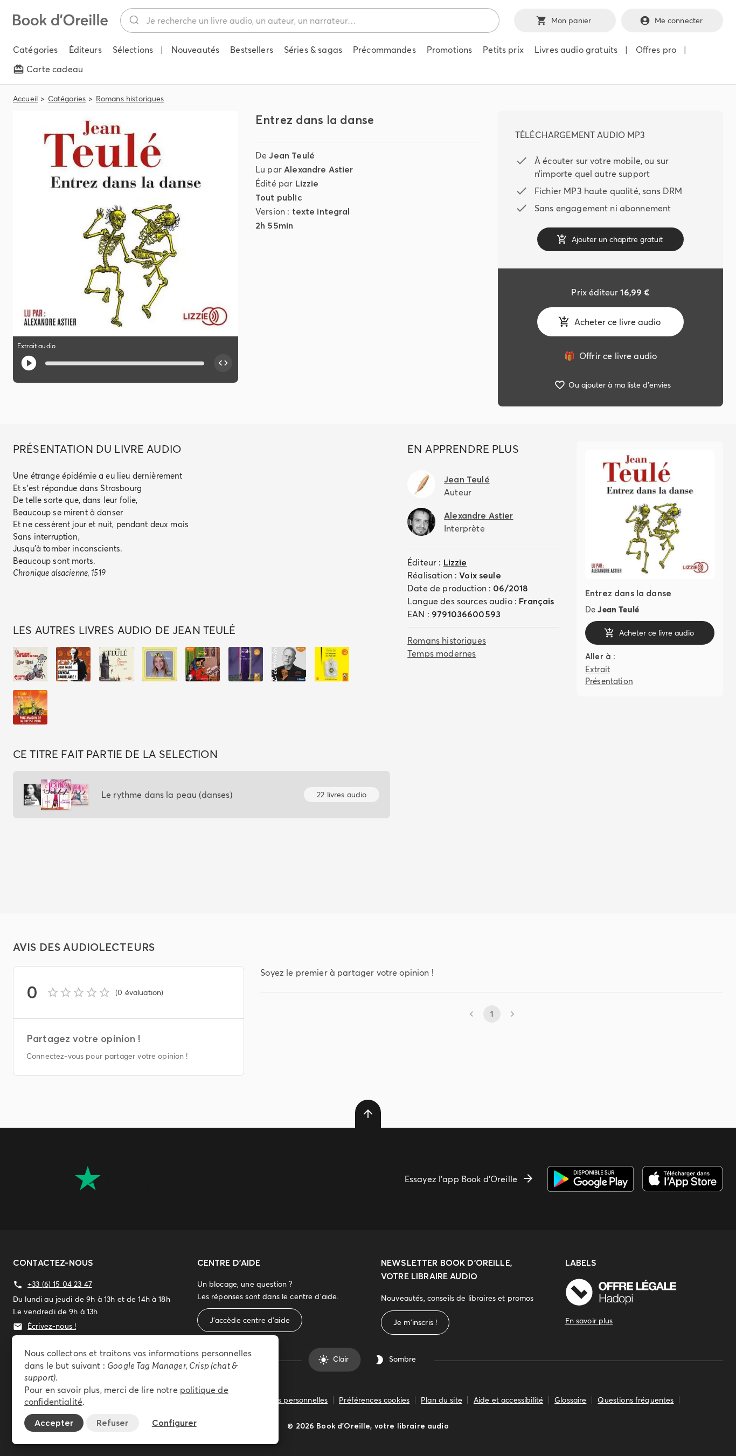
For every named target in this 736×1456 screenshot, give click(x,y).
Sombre (402, 1359)
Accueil (25, 98)
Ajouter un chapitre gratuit (617, 239)
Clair (341, 1359)
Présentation (609, 681)
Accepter (53, 1422)
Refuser (112, 1422)
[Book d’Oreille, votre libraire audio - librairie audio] (60, 22)
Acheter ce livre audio (617, 321)
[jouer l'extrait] (28, 363)
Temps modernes (441, 653)
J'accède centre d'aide (250, 1320)
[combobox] (310, 20)
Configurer (174, 1422)
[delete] (368, 1114)
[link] (610, 355)
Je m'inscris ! (415, 1322)
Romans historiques (130, 98)
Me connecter (679, 20)
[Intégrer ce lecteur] (223, 363)
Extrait (597, 669)
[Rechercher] (133, 20)
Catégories (67, 98)
